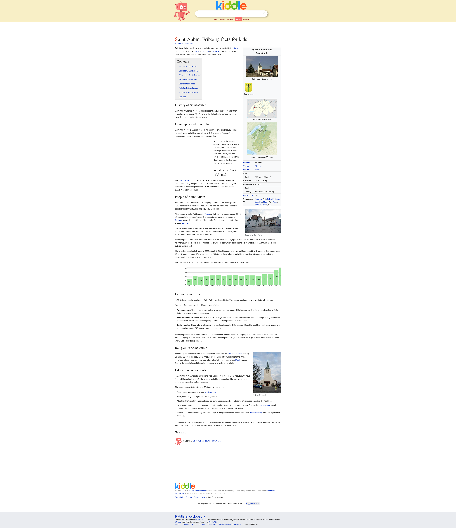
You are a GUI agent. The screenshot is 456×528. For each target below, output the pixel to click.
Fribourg (258, 166)
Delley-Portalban (273, 199)
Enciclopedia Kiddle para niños (230, 524)
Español (246, 19)
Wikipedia (178, 522)
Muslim (238, 359)
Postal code (248, 195)
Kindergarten (210, 392)
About (194, 524)
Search (264, 13)
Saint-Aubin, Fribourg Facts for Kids (190, 497)
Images (222, 19)
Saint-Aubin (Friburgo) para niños (207, 440)
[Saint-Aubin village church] (262, 66)
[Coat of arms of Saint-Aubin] (248, 87)
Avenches (258, 199)
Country (246, 162)
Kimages (230, 19)
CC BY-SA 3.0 (200, 519)
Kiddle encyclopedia (197, 490)
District (246, 169)
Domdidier (258, 202)
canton (196, 51)
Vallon (275, 202)
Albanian (185, 223)
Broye (257, 169)
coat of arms (184, 180)
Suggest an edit (252, 503)
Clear (259, 14)
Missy (265, 202)
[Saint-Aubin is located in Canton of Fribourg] (262, 138)
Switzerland (216, 51)
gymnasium (265, 405)
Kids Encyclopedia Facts (184, 43)
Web (215, 19)
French (207, 214)
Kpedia (238, 19)
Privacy (202, 524)
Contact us (212, 524)
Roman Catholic (235, 353)
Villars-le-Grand (261, 204)
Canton (246, 166)
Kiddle (177, 524)
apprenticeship (256, 412)
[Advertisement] (228, 28)
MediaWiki (213, 522)
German (178, 220)
